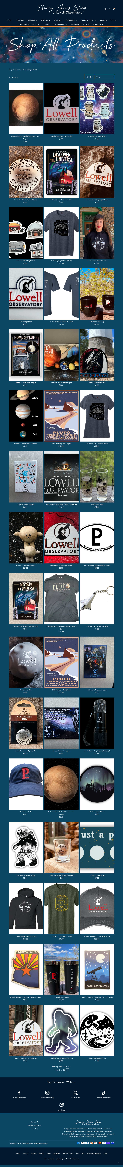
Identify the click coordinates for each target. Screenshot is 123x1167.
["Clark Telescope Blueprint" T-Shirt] (61, 294)
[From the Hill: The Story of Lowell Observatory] (61, 476)
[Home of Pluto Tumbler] (61, 969)
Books (57, 20)
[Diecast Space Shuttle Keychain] (97, 598)
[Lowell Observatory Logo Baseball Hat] (97, 908)
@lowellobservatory (47, 1097)
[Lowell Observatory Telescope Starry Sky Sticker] (97, 969)
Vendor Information (34, 1125)
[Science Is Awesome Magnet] (97, 662)
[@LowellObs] (75, 1092)
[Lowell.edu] (61, 1105)
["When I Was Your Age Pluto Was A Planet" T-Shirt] (61, 598)
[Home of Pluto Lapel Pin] (97, 355)
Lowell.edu (61, 1110)
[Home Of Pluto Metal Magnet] (26, 355)
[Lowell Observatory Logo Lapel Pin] (61, 537)
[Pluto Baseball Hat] (26, 784)
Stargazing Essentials (30, 24)
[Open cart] (113, 9)
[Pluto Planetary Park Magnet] (61, 416)
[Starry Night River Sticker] (97, 1030)
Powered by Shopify (40, 1143)
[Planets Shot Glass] (97, 476)
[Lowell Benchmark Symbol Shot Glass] (61, 847)
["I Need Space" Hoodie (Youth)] (26, 908)
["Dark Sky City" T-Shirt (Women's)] (97, 416)
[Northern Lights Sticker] (97, 784)
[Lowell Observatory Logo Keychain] (26, 1030)
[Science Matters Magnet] (26, 476)
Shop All (20, 20)
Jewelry (44, 20)
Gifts (102, 20)
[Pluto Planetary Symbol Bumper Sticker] (97, 537)
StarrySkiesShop (27, 1143)
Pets (113, 20)
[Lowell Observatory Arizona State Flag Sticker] (26, 969)
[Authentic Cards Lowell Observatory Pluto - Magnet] (26, 108)
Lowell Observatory (19, 1097)
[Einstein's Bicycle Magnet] (61, 723)
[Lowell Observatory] (19, 1092)
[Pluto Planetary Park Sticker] (61, 662)
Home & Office (88, 20)
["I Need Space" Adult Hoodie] (97, 233)
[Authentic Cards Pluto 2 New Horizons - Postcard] (61, 784)
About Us (35, 1129)
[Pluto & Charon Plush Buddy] (26, 537)
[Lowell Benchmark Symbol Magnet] (26, 172)
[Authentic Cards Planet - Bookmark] (26, 416)
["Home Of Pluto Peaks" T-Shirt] (61, 908)
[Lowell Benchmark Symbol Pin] (26, 723)
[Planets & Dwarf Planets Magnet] (61, 355)
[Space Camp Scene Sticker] (26, 847)
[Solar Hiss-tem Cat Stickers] (97, 108)
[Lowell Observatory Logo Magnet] (97, 172)
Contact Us (34, 1122)
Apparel (32, 20)
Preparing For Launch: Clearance (87, 24)
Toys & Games (59, 24)
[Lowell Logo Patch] (26, 294)
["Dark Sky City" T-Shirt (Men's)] (61, 233)
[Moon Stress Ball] (26, 662)
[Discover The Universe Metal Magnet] (26, 598)
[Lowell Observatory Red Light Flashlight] (97, 723)
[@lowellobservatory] (47, 1092)
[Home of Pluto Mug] (97, 294)
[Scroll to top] (119, 1162)
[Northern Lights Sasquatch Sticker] (61, 1030)
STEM (47, 24)
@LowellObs (75, 1097)
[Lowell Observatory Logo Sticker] (61, 108)
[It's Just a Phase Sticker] (97, 847)
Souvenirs (70, 20)
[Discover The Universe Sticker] (61, 172)
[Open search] (105, 9)
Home (9, 20)
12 (64, 1070)
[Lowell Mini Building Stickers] (26, 233)
